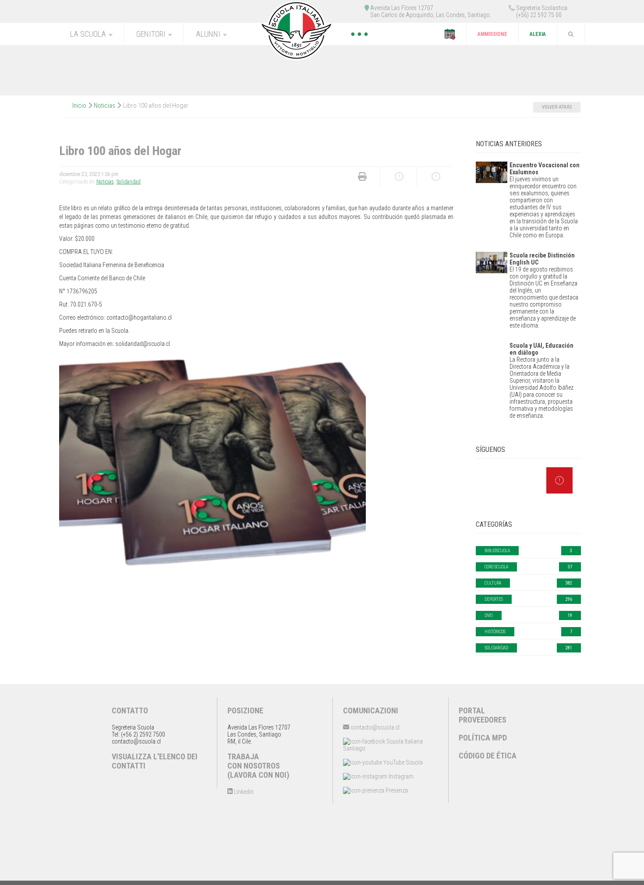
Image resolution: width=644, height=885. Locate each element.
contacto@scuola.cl (374, 727)
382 (569, 583)
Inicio (79, 105)
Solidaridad (129, 182)
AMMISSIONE (492, 34)
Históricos (495, 631)
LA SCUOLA (88, 34)
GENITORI (151, 34)
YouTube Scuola (402, 762)
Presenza (396, 790)
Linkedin (243, 791)
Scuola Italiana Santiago (383, 745)
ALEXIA (538, 34)
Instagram (400, 776)
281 (569, 647)
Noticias (104, 105)
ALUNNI (208, 34)
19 (570, 615)
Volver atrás (557, 107)
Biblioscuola (497, 550)
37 (570, 566)
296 (569, 599)
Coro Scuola (496, 566)
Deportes (494, 599)
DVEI (489, 615)
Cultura (493, 583)
